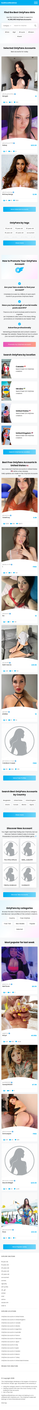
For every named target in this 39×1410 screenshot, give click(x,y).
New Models (20, 924)
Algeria (32, 805)
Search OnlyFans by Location (19, 452)
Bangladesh (7, 800)
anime (3, 1299)
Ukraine (7, 805)
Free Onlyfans (25, 918)
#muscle (22, 32)
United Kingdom (31, 800)
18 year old (8, 228)
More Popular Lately (19, 1247)
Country (12, 918)
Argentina (23, 809)
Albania (24, 805)
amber (3, 1293)
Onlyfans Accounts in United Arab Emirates (15, 1360)
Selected (19, 929)
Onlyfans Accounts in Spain (10, 1348)
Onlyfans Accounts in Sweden (10, 1351)
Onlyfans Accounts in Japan (10, 1342)
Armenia (32, 809)
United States (18, 800)
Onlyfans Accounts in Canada (10, 1323)
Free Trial (7, 924)
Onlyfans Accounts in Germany (11, 1338)
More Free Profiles (19, 778)
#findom (31, 32)
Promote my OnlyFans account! (19, 344)
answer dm (4, 1302)
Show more (20, 243)
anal (2, 1296)
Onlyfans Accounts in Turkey (10, 1357)
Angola (14, 809)
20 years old (30, 228)
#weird (19, 36)
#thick (7, 32)
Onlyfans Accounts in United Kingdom (13, 1320)
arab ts (3, 1306)
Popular (32, 924)
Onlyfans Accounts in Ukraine (10, 1326)
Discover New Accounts (19, 895)
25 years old (8, 233)
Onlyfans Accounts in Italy (9, 1345)
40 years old (19, 233)
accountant (30, 233)
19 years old (19, 228)
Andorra (6, 809)
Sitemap (4, 1403)
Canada (15, 805)
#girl (14, 32)
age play (14, 237)
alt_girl (33, 237)
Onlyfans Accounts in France (10, 1335)
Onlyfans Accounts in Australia (11, 1332)
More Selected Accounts (19, 209)
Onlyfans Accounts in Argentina (11, 1329)
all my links (24, 237)
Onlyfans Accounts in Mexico (10, 1354)
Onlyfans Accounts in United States (12, 1316)
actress (6, 237)
